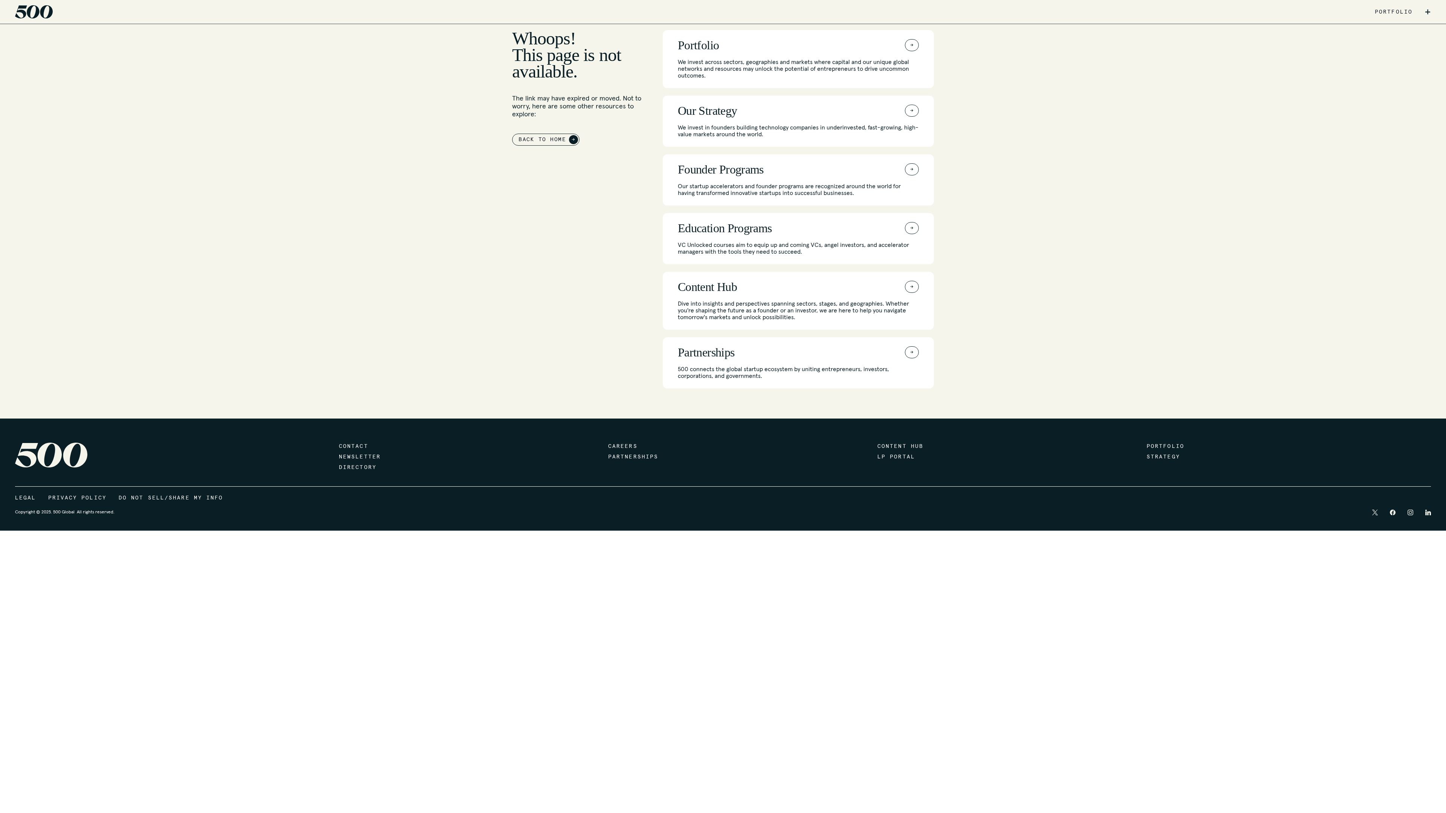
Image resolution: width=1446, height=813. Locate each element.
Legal (25, 498)
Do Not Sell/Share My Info (171, 498)
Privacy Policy (77, 498)
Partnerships (633, 457)
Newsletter (360, 457)
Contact (353, 446)
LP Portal (896, 457)
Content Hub (900, 446)
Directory (358, 467)
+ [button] (1428, 12)
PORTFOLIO (1393, 12)
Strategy (1163, 457)
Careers (623, 446)
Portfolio (1165, 446)
